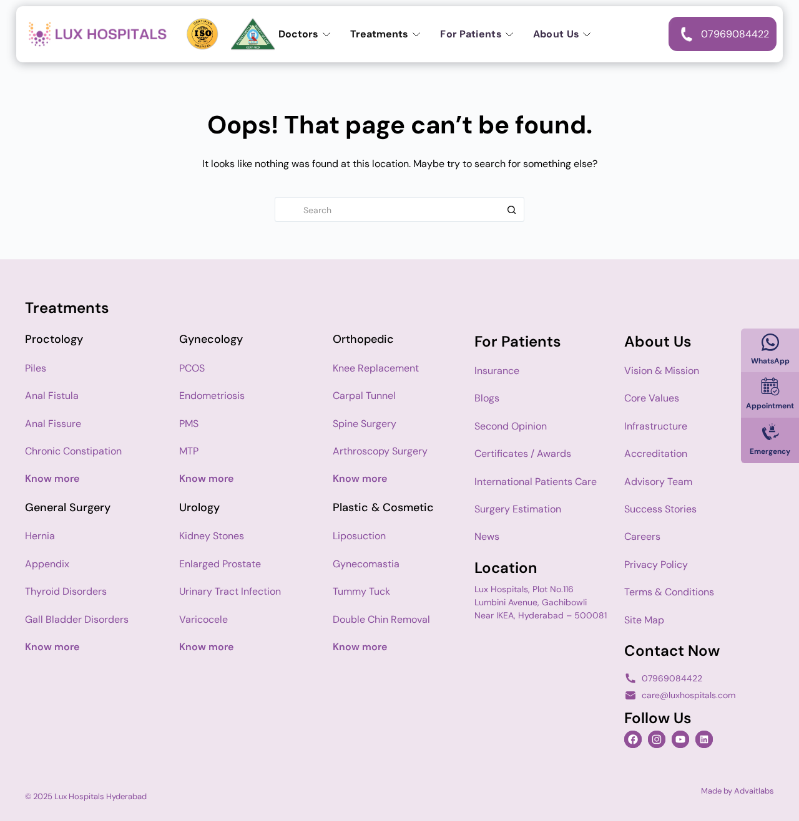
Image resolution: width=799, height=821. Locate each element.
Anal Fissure (53, 423)
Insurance (496, 370)
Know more (52, 478)
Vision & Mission (661, 370)
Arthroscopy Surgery (380, 451)
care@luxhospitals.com (688, 695)
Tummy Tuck (361, 591)
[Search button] (511, 209)
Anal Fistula (52, 395)
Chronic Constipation (73, 451)
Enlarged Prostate (220, 563)
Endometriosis (212, 395)
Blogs (486, 398)
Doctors (298, 34)
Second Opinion (510, 426)
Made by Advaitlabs (737, 790)
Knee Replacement (376, 368)
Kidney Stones (211, 535)
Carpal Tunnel (364, 395)
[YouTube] (680, 739)
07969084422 (672, 678)
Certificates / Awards (522, 453)
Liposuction (359, 535)
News (486, 536)
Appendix (47, 563)
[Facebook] (633, 739)
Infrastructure (655, 426)
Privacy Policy (656, 564)
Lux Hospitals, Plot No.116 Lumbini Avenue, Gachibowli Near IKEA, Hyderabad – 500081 (540, 602)
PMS (189, 423)
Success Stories (660, 509)
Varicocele (203, 619)
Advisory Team (658, 481)
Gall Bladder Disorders (77, 619)
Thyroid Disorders (66, 591)
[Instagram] (656, 739)
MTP (189, 451)
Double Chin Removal (381, 619)
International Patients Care (535, 481)
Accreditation (655, 453)
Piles (35, 368)
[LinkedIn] (704, 739)
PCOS (192, 368)
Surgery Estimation (517, 509)
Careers (642, 536)
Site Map (644, 620)
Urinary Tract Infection (230, 591)
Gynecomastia (366, 563)
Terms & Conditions (669, 591)
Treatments (379, 34)
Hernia (40, 535)
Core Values (651, 398)
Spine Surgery (364, 423)
